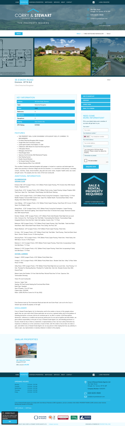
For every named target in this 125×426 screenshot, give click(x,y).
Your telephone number (89, 133)
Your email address (88, 139)
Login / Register (104, 2)
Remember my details (90, 155)
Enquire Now (91, 166)
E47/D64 (37, 125)
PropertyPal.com (105, 424)
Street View (87, 104)
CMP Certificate (19, 408)
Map (86, 100)
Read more (5, 418)
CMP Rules (28, 408)
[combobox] (86, 136)
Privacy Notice (53, 424)
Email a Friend (88, 108)
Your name (86, 126)
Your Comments (87, 146)
